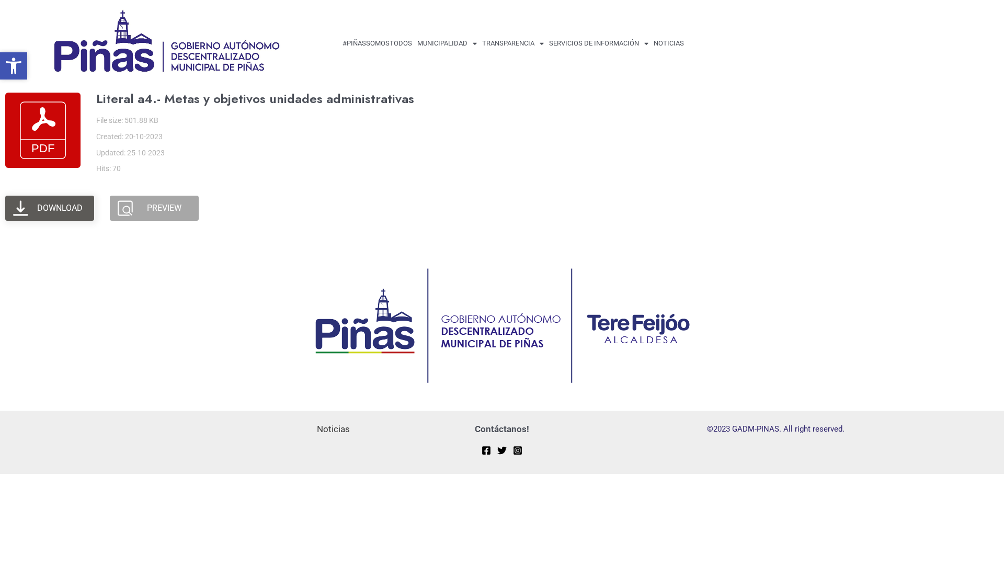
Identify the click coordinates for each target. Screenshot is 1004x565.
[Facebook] (486, 450)
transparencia (508, 43)
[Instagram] (517, 450)
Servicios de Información (594, 43)
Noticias (669, 43)
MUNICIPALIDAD (442, 43)
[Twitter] (502, 450)
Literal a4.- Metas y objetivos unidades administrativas (255, 98)
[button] (13, 66)
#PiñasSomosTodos (377, 43)
